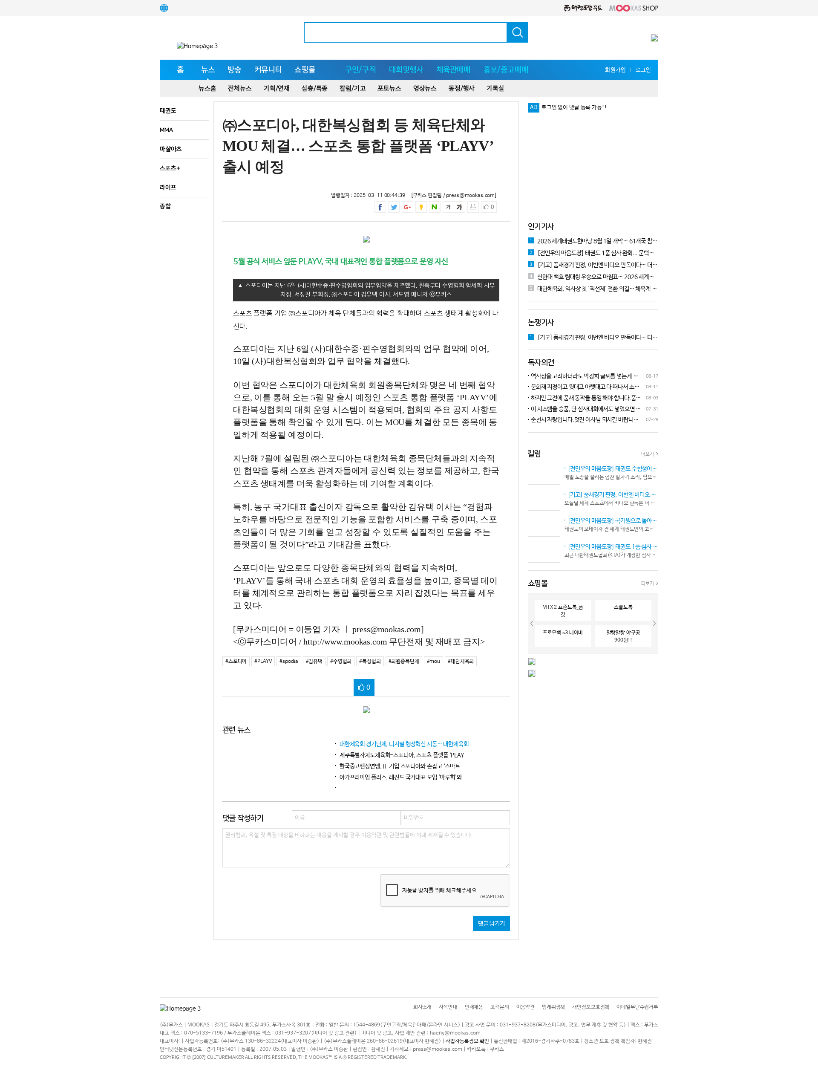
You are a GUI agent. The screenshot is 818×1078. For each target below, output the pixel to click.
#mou (433, 662)
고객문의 (499, 1007)
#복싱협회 (369, 662)
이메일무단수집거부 (637, 1007)
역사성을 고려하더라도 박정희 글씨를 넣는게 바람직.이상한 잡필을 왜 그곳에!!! (583, 377)
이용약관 (525, 1007)
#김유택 (314, 662)
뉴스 (208, 70)
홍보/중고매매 (506, 70)
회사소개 (422, 1007)
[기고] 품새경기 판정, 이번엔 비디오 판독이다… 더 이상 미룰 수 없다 (594, 265)
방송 (234, 70)
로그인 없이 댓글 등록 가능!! (574, 107)
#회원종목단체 (404, 662)
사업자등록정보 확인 (467, 1041)
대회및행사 (406, 70)
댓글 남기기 (491, 923)
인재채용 (474, 1007)
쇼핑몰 (304, 70)
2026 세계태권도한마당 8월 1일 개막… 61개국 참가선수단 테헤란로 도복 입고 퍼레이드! (594, 241)
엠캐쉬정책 (553, 1007)
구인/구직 (360, 70)
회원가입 (615, 70)
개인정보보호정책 (590, 1007)
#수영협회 (340, 662)
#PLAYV (263, 662)
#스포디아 (236, 662)
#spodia (288, 662)
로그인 (643, 70)
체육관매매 (453, 70)
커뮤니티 (268, 70)
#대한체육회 (461, 662)
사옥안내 (448, 1007)
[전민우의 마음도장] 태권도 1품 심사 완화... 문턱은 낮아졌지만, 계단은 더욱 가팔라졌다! (594, 253)
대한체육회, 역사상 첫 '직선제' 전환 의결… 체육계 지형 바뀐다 (594, 289)
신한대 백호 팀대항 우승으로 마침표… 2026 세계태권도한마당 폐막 (594, 277)
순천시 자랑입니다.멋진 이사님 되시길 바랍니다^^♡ (583, 420)
